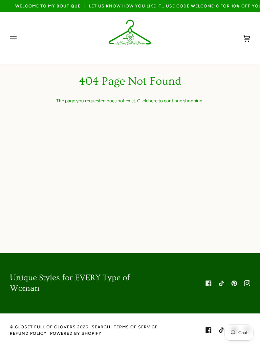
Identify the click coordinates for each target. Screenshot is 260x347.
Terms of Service (136, 326)
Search (101, 326)
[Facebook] (208, 283)
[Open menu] (20, 38)
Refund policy (28, 333)
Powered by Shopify (76, 333)
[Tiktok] (221, 283)
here (152, 100)
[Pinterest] (234, 283)
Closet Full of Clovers (45, 326)
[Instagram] (247, 283)
